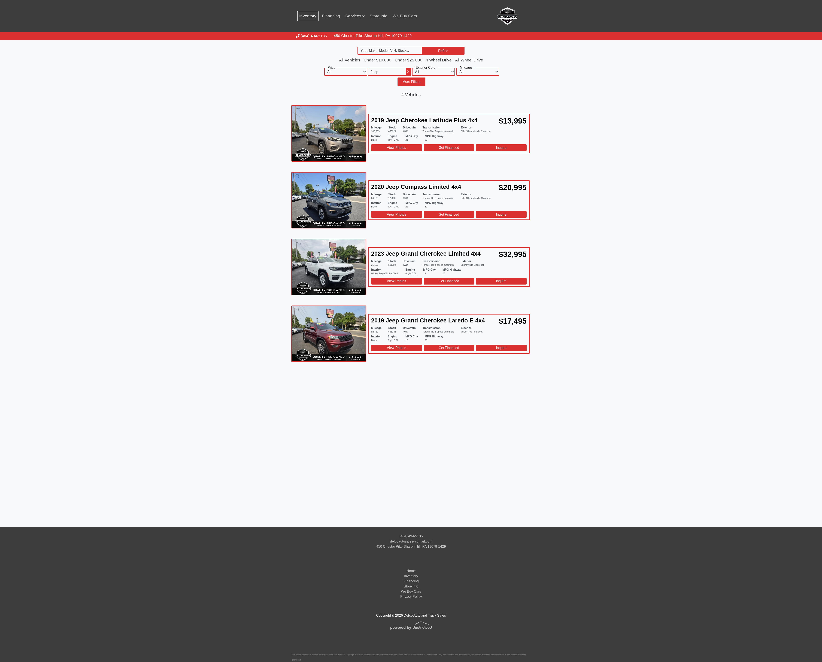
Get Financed (449, 147)
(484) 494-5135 (313, 36)
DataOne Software (363, 655)
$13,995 (513, 120)
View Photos (396, 147)
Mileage (466, 67)
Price (331, 67)
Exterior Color (425, 67)
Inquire (501, 147)
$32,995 (513, 254)
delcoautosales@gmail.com (411, 541)
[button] (355, 16)
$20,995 (513, 187)
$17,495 (513, 321)
